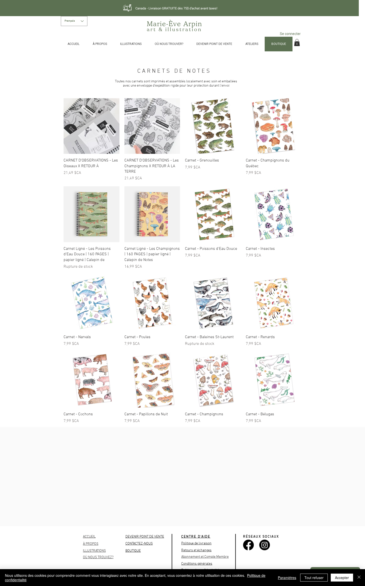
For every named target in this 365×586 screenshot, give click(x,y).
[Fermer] (359, 577)
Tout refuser (314, 577)
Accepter (342, 577)
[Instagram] (264, 545)
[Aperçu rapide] (91, 126)
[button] (297, 42)
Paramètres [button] (287, 577)
